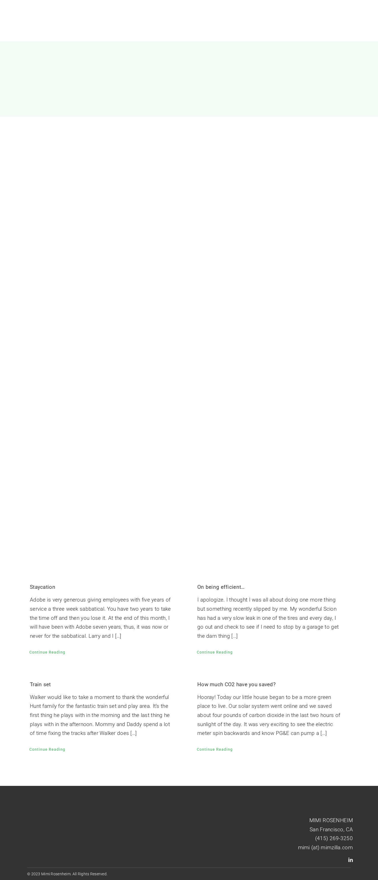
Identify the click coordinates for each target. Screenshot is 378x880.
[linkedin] (350, 860)
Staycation (42, 587)
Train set (40, 684)
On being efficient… (221, 587)
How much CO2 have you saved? (236, 684)
